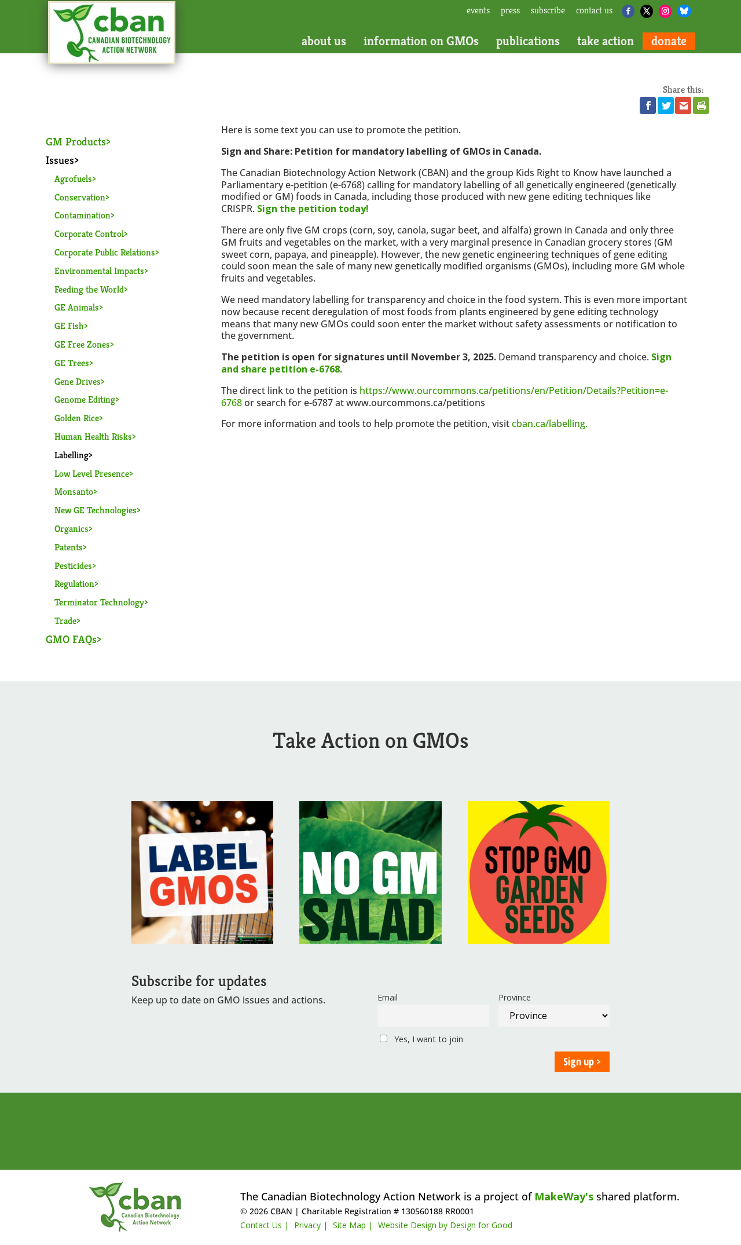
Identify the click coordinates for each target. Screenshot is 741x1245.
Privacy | (311, 1225)
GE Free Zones (82, 344)
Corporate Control (89, 234)
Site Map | (353, 1225)
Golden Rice (76, 418)
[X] (646, 11)
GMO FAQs (71, 639)
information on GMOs (421, 41)
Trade (65, 621)
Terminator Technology (99, 602)
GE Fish (69, 326)
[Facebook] (628, 11)
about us (324, 41)
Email (387, 997)
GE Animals (76, 307)
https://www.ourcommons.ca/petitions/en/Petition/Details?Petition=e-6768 (444, 396)
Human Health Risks (93, 436)
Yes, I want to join (427, 1039)
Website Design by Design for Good (445, 1225)
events (478, 11)
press (510, 11)
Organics (71, 529)
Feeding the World (89, 289)
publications (528, 41)
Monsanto (73, 491)
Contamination (82, 215)
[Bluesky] (684, 11)
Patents (68, 547)
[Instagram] (665, 11)
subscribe (548, 11)
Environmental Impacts (99, 271)
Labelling (71, 455)
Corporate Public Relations (104, 252)
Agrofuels (73, 179)
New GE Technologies (95, 510)
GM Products (76, 141)
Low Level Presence (91, 474)
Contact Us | (264, 1225)
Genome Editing (84, 399)
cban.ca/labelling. (552, 423)
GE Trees (71, 363)
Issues (60, 160)
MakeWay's (563, 1196)
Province (514, 997)
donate (669, 41)
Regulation (74, 584)
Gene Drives (77, 381)
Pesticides (73, 566)
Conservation (79, 197)
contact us (594, 11)
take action (605, 41)
